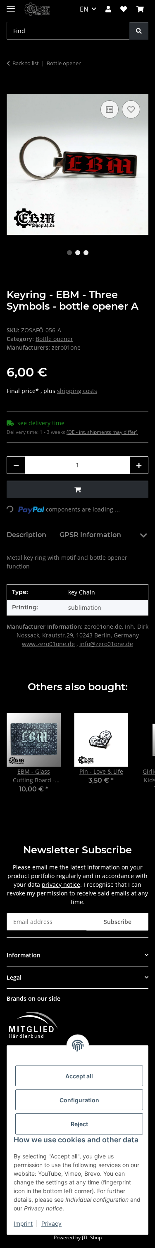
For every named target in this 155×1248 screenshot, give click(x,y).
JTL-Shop (92, 1237)
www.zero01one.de (48, 644)
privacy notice (61, 884)
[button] (108, 9)
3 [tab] (85, 252)
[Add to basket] (13, 89)
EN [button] (84, 9)
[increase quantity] (139, 465)
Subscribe (117, 922)
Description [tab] (26, 535)
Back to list (25, 63)
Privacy (51, 1223)
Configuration (79, 1100)
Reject (79, 1123)
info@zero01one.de (106, 644)
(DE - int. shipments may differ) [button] (102, 432)
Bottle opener (54, 339)
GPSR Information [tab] (90, 535)
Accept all (79, 1076)
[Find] (138, 31)
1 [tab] (69, 252)
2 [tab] (77, 252)
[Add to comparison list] (109, 109)
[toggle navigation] (11, 5)
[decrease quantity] (16, 465)
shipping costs (77, 391)
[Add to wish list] (131, 109)
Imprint (23, 1223)
